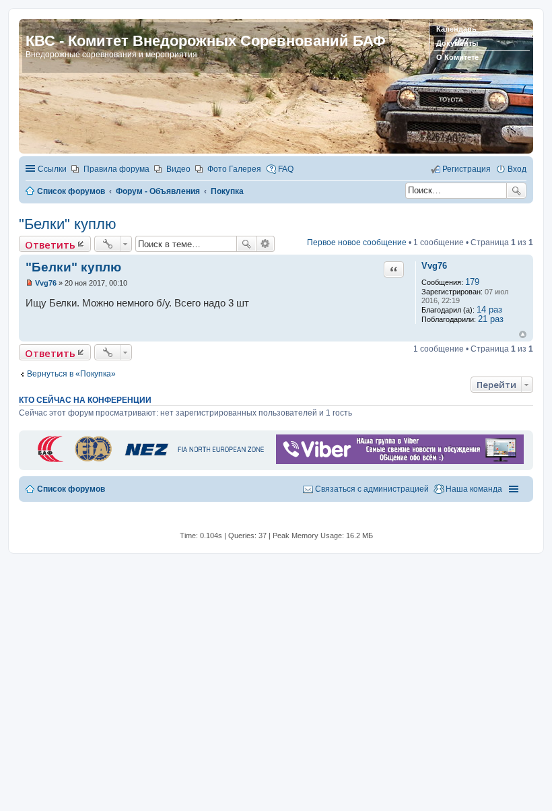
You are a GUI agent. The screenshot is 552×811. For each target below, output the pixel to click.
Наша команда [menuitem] (474, 489)
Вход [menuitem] (517, 169)
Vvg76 (434, 266)
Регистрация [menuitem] (466, 169)
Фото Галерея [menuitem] (234, 169)
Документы (457, 43)
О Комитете (457, 57)
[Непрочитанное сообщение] (29, 283)
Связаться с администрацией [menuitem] (372, 489)
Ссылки (52, 169)
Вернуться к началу (522, 334)
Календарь (456, 29)
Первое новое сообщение (357, 242)
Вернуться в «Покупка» (71, 374)
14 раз (489, 309)
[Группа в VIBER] (400, 461)
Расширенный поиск (265, 244)
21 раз (491, 319)
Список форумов (71, 489)
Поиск (516, 191)
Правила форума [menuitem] (116, 169)
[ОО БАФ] (149, 461)
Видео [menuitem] (178, 169)
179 (472, 282)
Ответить (50, 244)
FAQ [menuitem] (286, 169)
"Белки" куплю (67, 224)
